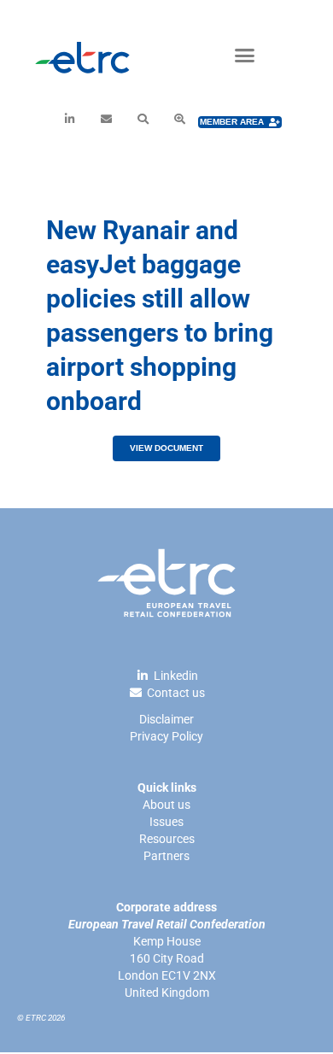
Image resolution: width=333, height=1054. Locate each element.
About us (166, 804)
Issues (166, 822)
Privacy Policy (166, 736)
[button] (245, 55)
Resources (167, 839)
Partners (166, 856)
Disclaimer (166, 719)
